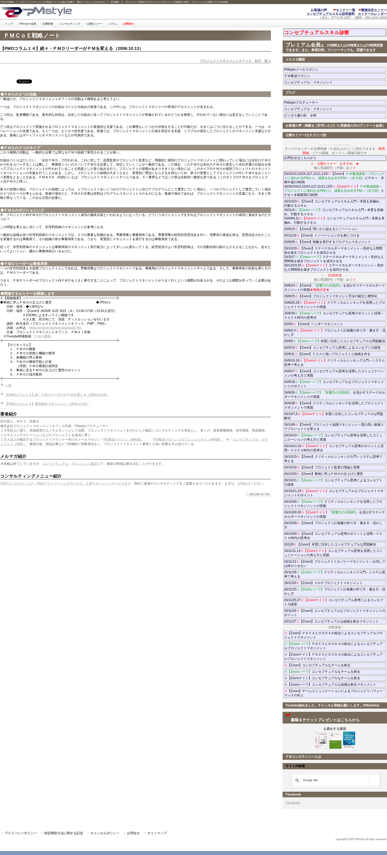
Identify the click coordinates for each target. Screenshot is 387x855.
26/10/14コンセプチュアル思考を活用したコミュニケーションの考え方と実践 (333, 437)
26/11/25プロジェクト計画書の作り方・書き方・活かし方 (334, 591)
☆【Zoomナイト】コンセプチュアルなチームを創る (322, 678)
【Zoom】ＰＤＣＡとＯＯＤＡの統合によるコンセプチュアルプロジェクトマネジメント (333, 635)
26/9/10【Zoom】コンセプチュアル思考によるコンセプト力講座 (332, 347)
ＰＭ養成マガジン (319, 76)
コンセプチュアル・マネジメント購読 (69, 463)
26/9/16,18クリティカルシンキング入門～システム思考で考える (334, 362)
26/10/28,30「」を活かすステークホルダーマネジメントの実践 (334, 514)
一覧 (8, 385)
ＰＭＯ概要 (42, 336)
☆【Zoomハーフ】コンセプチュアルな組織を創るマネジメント (330, 684)
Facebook (293, 802)
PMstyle (87, 11)
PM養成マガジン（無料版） (124, 439)
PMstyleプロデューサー (315, 102)
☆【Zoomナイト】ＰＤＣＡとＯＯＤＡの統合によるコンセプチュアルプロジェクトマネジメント (333, 656)
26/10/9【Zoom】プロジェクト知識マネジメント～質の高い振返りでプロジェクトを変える (334, 427)
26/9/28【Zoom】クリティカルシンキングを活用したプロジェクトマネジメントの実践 (334, 405)
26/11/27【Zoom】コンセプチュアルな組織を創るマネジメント (331, 621)
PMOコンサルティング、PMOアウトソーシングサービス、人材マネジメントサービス (62, 483)
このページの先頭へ (258, 494)
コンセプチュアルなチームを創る (322, 671)
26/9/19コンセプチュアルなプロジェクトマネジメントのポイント (334, 384)
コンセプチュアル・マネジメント (319, 82)
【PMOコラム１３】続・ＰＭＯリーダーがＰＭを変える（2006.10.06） (57, 394)
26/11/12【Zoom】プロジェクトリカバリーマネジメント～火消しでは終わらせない (334, 563)
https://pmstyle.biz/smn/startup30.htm (55, 327)
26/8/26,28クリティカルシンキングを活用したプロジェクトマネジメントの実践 (334, 305)
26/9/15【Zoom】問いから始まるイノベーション (321, 229)
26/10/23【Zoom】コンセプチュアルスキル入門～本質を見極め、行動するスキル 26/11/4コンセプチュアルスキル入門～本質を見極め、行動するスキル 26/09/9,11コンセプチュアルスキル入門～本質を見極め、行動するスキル (334, 212)
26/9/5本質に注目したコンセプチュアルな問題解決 (334, 341)
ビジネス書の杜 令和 (306, 115)
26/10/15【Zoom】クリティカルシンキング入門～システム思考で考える (333, 459)
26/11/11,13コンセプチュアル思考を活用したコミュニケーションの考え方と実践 (333, 553)
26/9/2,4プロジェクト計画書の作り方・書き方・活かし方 (334, 332)
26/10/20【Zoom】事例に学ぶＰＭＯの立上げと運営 (323, 473)
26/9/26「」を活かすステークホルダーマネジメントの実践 (334, 394)
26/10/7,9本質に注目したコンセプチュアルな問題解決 (333, 416)
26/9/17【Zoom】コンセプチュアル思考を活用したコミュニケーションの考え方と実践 (334, 373)
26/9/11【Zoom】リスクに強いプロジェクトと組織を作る (335, 354)
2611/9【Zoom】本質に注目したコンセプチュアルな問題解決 (330, 544)
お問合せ (243, 483)
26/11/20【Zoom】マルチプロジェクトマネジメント (323, 583)
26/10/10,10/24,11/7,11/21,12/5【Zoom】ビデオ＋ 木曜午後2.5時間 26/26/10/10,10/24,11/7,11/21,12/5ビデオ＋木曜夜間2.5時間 (334, 184)
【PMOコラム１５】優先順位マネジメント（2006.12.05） (47, 404)
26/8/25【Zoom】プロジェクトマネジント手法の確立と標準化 (330, 296)
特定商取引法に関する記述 (63, 833)
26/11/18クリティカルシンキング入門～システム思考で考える (334, 574)
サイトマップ (157, 833)
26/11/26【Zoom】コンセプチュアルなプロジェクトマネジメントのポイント (334, 613)
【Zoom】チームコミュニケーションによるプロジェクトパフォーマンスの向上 (333, 693)
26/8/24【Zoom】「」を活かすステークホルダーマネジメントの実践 (334, 287)
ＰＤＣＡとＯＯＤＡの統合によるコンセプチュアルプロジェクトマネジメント (333, 646)
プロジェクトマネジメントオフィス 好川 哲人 (235, 61)
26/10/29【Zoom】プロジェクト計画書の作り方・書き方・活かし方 (333, 525)
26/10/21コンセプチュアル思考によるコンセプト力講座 (333, 482)
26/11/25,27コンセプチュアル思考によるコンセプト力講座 (333, 602)
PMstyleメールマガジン (315, 69)
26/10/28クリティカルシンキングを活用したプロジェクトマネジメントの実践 (333, 504)
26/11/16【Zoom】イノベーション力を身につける (321, 235)
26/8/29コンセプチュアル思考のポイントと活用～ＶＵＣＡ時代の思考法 (334, 315)
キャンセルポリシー (105, 833)
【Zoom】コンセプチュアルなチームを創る (317, 665)
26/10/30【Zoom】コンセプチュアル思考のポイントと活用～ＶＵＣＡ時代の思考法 (333, 536)
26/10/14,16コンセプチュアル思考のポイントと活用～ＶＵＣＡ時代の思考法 (334, 448)
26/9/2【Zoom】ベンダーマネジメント (325, 324)
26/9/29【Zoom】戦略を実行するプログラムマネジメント (327, 242)
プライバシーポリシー (21, 833)
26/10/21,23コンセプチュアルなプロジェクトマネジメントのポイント (334, 493)
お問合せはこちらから (300, 158)
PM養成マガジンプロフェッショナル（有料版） (188, 439)
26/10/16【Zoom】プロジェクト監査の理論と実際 (322, 467)
